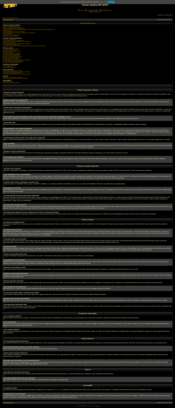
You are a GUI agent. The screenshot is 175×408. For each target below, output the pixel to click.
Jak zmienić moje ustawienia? (9, 39)
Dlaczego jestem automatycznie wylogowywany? (14, 28)
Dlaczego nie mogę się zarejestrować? (11, 35)
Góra (4, 97)
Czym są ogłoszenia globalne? (9, 65)
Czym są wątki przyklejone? (9, 67)
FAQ (98, 10)
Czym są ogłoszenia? (8, 66)
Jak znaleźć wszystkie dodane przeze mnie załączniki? (15, 78)
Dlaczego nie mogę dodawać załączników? (12, 56)
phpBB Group (57, 389)
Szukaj (102, 10)
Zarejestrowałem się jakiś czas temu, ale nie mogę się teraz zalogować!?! (19, 32)
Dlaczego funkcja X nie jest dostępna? (11, 82)
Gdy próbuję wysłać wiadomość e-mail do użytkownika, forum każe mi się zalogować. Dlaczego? (24, 45)
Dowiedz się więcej (103, 1)
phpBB (82, 405)
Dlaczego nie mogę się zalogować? (11, 26)
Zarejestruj (98, 11)
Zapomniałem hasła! (7, 30)
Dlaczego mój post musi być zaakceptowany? (13, 61)
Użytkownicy (109, 10)
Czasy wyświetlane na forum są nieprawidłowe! (13, 40)
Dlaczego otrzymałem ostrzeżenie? (11, 57)
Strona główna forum (8, 19)
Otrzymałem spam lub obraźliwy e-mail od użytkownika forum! (16, 74)
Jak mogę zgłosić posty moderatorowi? (11, 58)
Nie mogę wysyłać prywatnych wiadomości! (12, 70)
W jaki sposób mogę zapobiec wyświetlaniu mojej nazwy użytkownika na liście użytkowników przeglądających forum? (29, 29)
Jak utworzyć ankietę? (8, 52)
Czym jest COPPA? (7, 33)
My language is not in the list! (9, 42)
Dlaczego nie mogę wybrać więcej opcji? (12, 53)
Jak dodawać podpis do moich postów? (11, 51)
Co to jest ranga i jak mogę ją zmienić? (11, 44)
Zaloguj (92, 11)
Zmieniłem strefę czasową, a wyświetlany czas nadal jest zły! (16, 41)
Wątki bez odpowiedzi (6, 17)
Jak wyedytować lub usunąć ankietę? (11, 54)
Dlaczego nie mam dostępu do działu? (11, 55)
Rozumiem (111, 1)
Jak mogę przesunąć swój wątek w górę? (12, 62)
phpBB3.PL (98, 406)
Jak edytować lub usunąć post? (10, 50)
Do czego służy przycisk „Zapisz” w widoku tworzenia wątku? (16, 60)
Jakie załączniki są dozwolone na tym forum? (13, 77)
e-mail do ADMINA (90, 10)
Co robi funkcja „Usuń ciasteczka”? (11, 36)
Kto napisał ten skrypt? (8, 81)
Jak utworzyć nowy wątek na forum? (11, 49)
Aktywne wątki (15, 17)
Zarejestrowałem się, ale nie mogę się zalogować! (14, 31)
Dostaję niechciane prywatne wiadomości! (12, 72)
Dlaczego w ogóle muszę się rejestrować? (12, 27)
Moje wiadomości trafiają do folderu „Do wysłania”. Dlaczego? (16, 71)
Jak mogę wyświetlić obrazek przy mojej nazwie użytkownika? (17, 43)
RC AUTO (81, 10)
